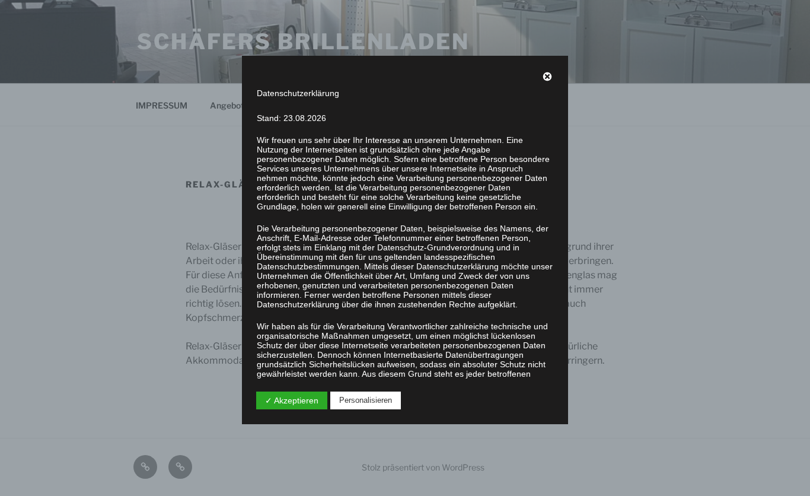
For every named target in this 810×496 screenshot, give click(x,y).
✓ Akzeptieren (291, 400)
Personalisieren (365, 400)
